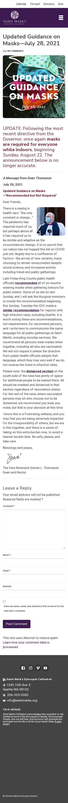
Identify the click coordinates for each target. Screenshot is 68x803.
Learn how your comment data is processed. (26, 644)
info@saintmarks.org (21, 700)
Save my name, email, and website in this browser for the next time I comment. (34, 608)
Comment (9, 506)
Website (7, 586)
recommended (26, 283)
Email (6, 570)
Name (7, 555)
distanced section (39, 371)
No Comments (15, 51)
